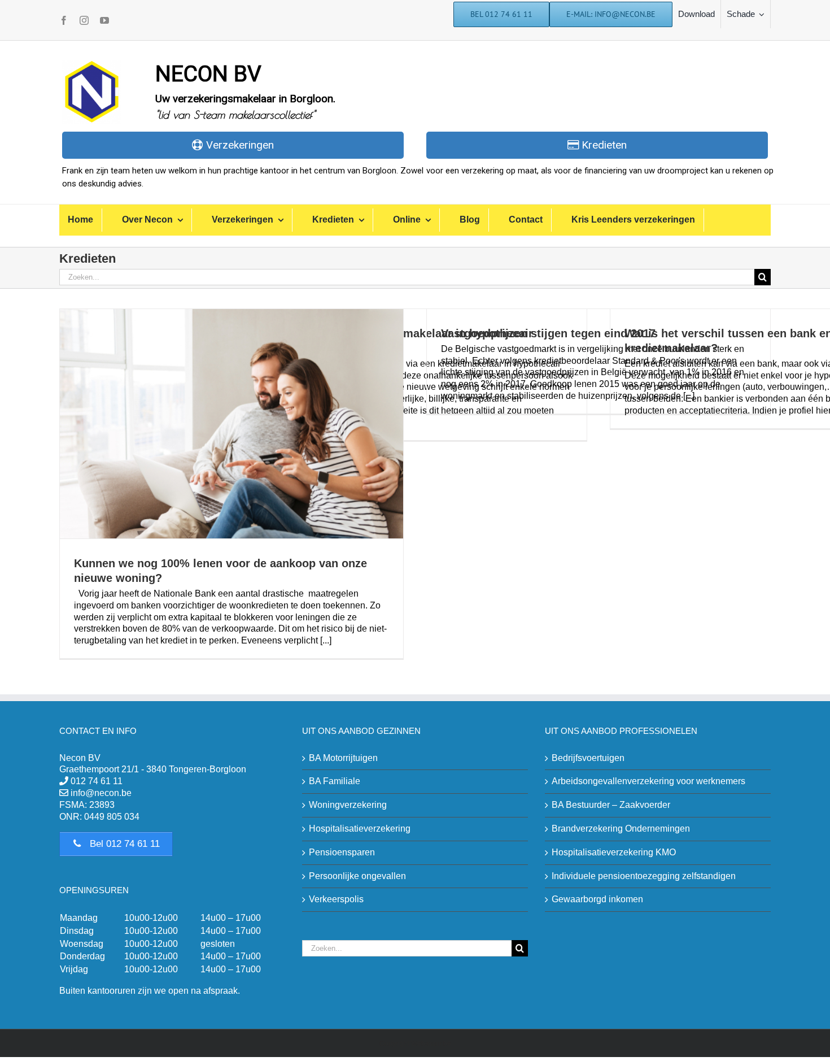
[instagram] (84, 20)
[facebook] (63, 20)
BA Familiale (334, 781)
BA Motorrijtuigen (343, 758)
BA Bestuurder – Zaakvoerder (611, 805)
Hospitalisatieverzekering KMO (614, 852)
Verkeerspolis (336, 899)
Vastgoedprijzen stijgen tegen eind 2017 (548, 333)
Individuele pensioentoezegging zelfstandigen (644, 876)
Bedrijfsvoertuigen (588, 758)
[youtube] (104, 20)
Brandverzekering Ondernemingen (621, 828)
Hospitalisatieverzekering (359, 828)
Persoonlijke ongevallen (357, 876)
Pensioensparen (342, 852)
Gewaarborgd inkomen (597, 899)
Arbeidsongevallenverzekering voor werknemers (648, 781)
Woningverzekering (348, 805)
